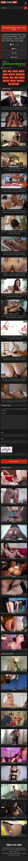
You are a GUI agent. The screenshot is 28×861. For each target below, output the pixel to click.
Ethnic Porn (21, 80)
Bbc (10, 71)
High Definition (21, 74)
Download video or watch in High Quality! (14, 28)
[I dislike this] (18, 45)
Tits (12, 77)
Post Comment (14, 461)
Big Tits (22, 71)
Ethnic (5, 74)
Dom (9, 2)
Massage (6, 77)
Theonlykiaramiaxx (14, 84)
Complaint (15, 57)
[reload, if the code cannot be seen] (6, 452)
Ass (5, 71)
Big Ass (16, 71)
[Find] (25, 7)
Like (13, 44)
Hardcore (12, 74)
